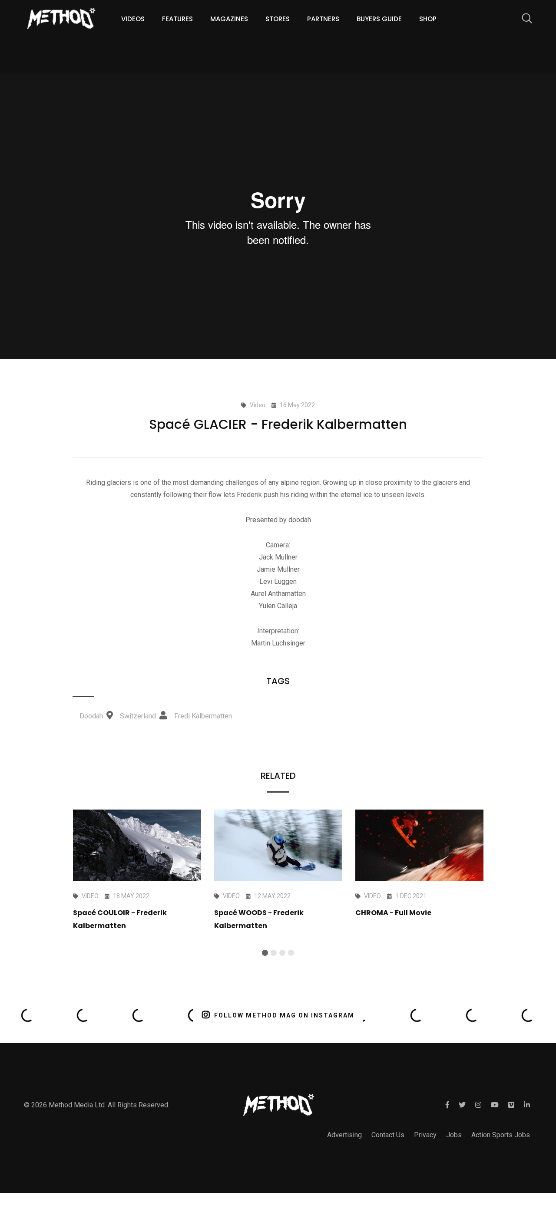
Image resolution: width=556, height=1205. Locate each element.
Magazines (229, 18)
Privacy (425, 1135)
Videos (133, 18)
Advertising (344, 1135)
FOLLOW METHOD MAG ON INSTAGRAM (284, 1015)
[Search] (522, 20)
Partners (323, 18)
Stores (277, 18)
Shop (428, 18)
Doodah (92, 716)
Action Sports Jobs (500, 1135)
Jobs (454, 1135)
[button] (265, 953)
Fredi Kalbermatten (203, 716)
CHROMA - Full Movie (393, 913)
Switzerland (138, 716)
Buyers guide (379, 18)
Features (177, 18)
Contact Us (387, 1135)
